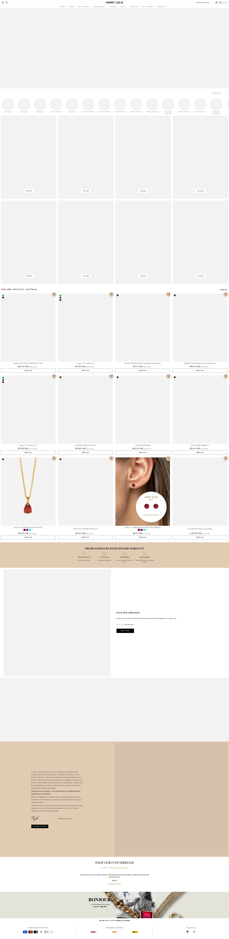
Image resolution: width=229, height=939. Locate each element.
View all (217, 93)
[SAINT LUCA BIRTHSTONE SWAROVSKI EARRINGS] (142, 491)
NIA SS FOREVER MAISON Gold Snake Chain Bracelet (142, 363)
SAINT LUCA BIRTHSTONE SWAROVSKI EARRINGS (143, 527)
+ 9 (32, 529)
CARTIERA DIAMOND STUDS (85, 445)
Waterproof (40, 111)
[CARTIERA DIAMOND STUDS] (85, 409)
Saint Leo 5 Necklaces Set (85, 363)
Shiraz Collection (184, 111)
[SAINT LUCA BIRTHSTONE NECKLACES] (28, 491)
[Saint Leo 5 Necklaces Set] (85, 327)
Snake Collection (136, 111)
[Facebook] (187, 931)
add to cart (28, 370)
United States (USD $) (202, 2)
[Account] (217, 2)
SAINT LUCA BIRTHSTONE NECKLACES (28, 527)
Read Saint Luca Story (39, 826)
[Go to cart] (220, 2)
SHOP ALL (224, 289)
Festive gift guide (152, 111)
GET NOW (29, 191)
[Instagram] (194, 931)
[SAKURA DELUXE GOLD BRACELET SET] (28, 327)
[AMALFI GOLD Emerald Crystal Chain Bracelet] (200, 327)
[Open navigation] (3, 2)
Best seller (8, 111)
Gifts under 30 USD (88, 111)
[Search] (7, 2)
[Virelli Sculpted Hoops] (57, 623)
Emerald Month (120, 111)
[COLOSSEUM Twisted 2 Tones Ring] (200, 491)
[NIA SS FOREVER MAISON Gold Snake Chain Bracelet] (142, 327)
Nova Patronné (200, 111)
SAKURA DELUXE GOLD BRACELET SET (28, 363)
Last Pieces (31, 289)
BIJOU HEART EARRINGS (200, 445)
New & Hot (72, 111)
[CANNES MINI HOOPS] (142, 409)
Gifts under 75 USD (104, 111)
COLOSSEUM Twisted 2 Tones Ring (200, 529)
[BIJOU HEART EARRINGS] (200, 409)
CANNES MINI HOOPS (142, 445)
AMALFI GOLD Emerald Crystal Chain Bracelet (200, 363)
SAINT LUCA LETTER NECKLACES (85, 529)
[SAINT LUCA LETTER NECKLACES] (85, 491)
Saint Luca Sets (56, 111)
